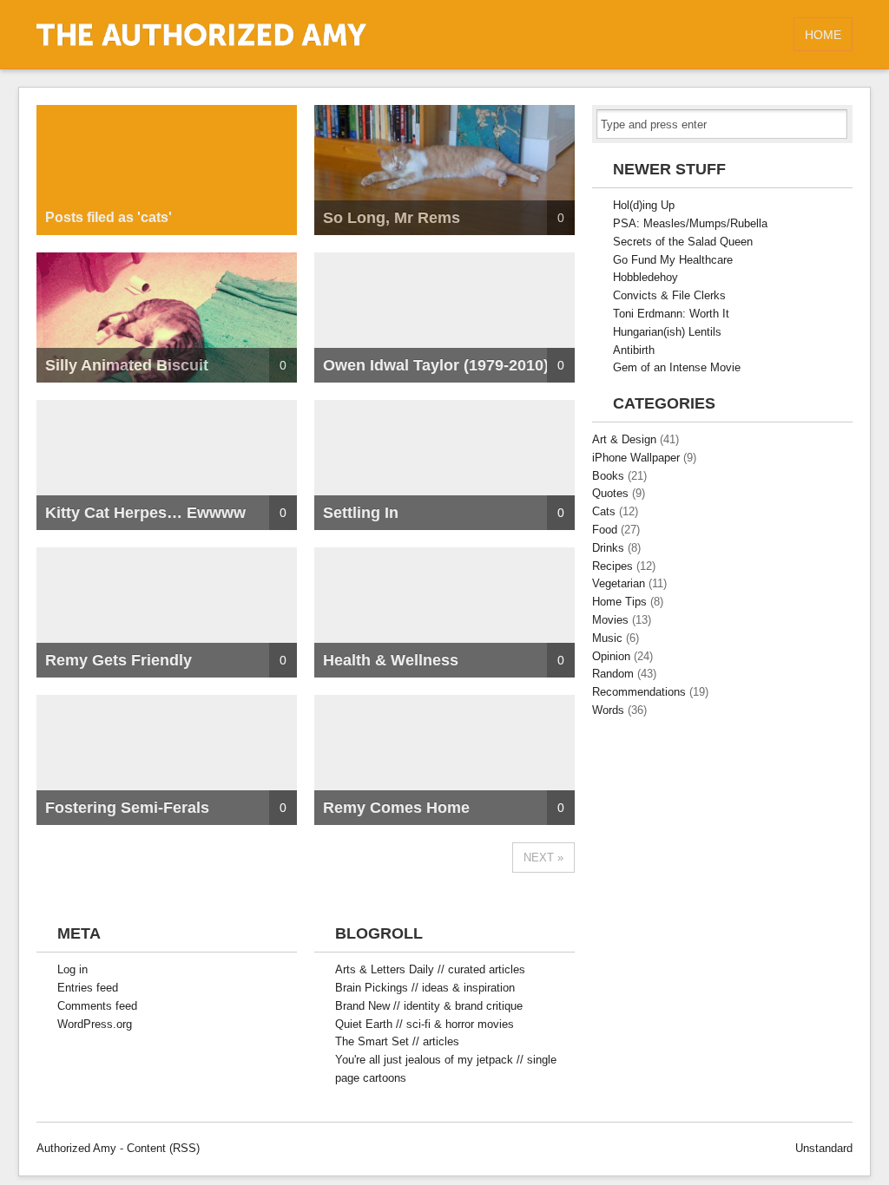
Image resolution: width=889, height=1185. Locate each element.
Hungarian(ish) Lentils (667, 331)
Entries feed (87, 987)
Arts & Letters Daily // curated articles (430, 969)
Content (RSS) (163, 1148)
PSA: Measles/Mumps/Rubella (690, 223)
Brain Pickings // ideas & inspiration (425, 987)
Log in (72, 969)
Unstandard (824, 1148)
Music (607, 638)
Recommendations (639, 691)
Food (604, 529)
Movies (610, 619)
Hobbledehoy (645, 277)
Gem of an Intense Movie (677, 367)
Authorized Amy (76, 1148)
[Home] (201, 42)
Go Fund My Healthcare (673, 259)
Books (608, 475)
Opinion (611, 656)
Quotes (610, 493)
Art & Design (624, 439)
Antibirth (634, 350)
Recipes (612, 566)
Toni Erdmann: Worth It (671, 313)
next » (543, 857)
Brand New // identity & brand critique (429, 1005)
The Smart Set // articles (397, 1041)
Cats (604, 511)
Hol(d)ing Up (644, 205)
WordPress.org (94, 1024)
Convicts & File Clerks (669, 295)
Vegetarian (618, 583)
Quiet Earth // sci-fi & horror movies (424, 1024)
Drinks (608, 547)
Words (608, 710)
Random (613, 673)
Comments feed (97, 1005)
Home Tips (619, 601)
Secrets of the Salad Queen (683, 241)
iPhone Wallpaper (636, 457)
